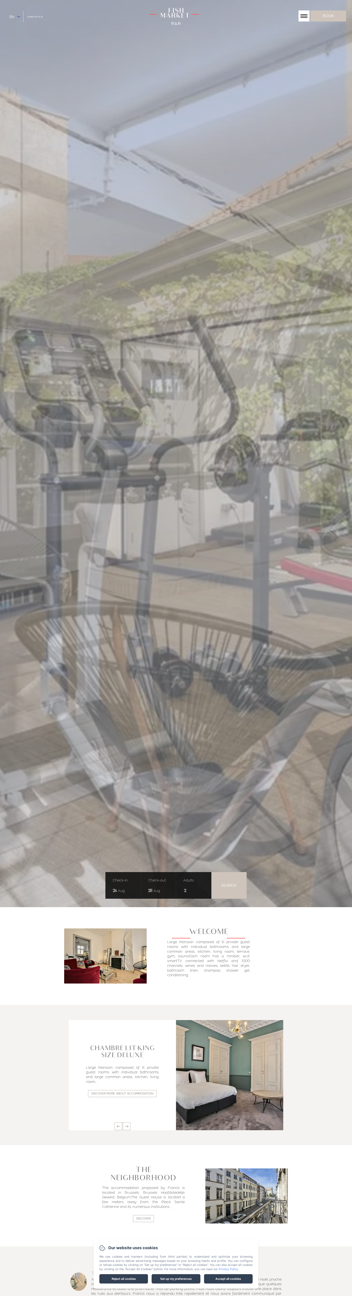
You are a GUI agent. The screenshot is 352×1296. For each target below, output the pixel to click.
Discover (143, 1218)
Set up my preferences (176, 1279)
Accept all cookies (228, 1279)
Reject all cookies (124, 1279)
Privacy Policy (228, 1269)
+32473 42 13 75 (35, 16)
